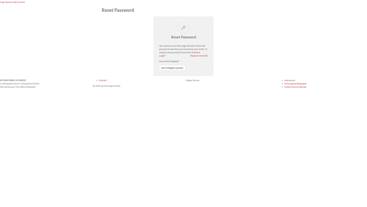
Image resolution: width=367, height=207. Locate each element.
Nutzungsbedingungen (295, 83)
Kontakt (103, 80)
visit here (195, 52)
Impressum (289, 80)
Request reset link (199, 55)
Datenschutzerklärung (295, 86)
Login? (162, 55)
